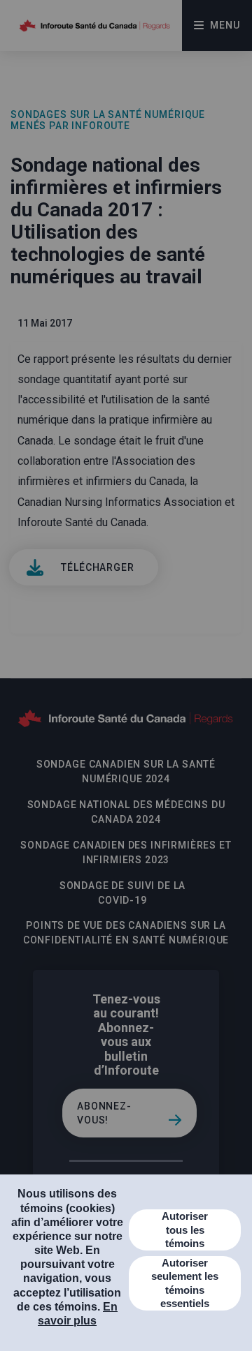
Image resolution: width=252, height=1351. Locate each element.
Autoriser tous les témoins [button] (185, 1229)
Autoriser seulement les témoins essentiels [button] (184, 1283)
